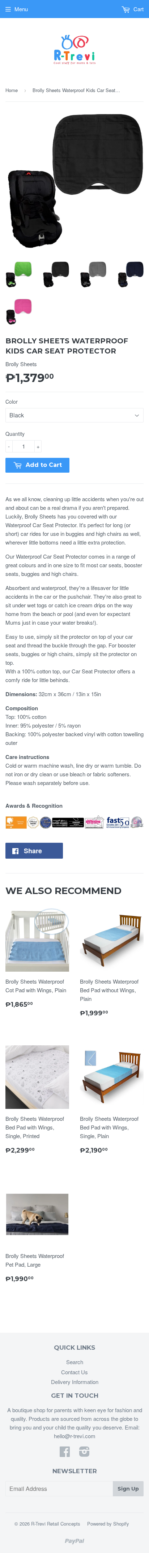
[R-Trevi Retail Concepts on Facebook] (64, 1453)
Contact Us (74, 1372)
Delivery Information (74, 1381)
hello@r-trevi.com (74, 1436)
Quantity (15, 433)
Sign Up (128, 1488)
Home (11, 90)
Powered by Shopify (108, 1523)
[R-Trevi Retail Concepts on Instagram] (84, 1453)
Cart (138, 9)
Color (11, 401)
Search (74, 1362)
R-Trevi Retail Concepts (55, 1523)
